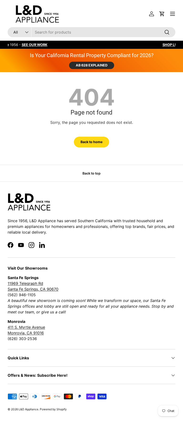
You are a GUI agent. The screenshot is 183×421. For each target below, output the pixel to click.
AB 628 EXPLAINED (91, 65)
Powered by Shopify (53, 409)
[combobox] (91, 32)
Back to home (91, 142)
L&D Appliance (28, 409)
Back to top (91, 173)
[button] (162, 14)
